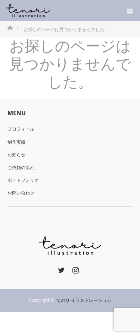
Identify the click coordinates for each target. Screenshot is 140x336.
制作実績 (16, 142)
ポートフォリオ (23, 180)
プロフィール (20, 129)
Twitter (60, 268)
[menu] (129, 10)
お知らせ (16, 155)
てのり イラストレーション (83, 300)
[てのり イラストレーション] (50, 10)
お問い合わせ (20, 193)
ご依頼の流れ (20, 167)
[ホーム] (9, 27)
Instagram (74, 268)
